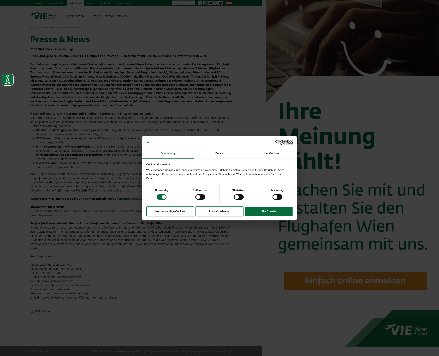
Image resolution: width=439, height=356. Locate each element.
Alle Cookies (268, 211)
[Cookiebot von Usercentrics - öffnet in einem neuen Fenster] (278, 142)
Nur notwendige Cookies (170, 211)
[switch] (200, 197)
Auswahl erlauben (219, 211)
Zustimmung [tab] (168, 153)
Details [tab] (219, 153)
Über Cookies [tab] (271, 153)
